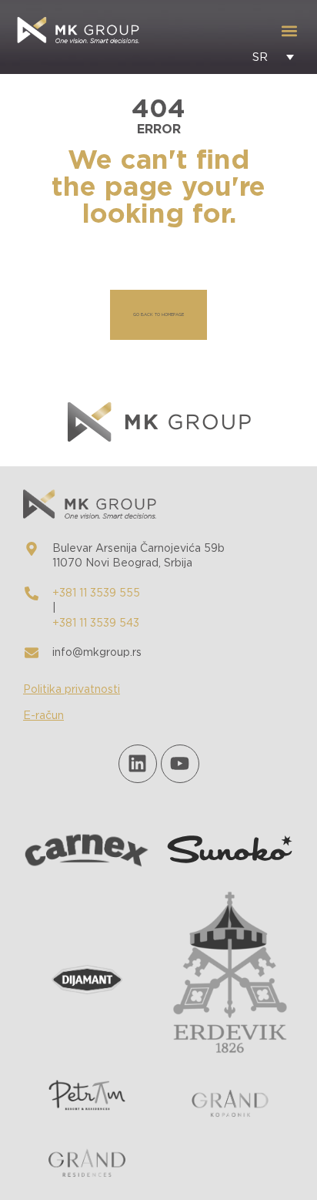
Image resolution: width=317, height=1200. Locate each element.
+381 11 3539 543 (95, 623)
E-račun (43, 716)
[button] (289, 31)
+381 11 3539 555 (96, 593)
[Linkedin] (137, 764)
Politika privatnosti (71, 689)
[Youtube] (180, 764)
